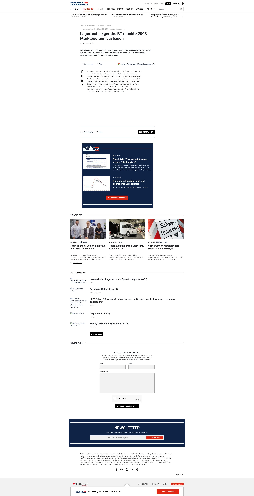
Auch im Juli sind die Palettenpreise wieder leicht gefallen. (130, 187)
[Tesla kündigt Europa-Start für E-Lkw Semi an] (127, 229)
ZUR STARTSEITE (146, 132)
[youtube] (121, 469)
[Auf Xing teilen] (82, 85)
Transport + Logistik (104, 26)
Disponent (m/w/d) (100, 313)
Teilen (101, 64)
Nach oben (178, 474)
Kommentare (88, 64)
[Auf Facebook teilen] (82, 71)
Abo (168, 3)
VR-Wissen (140, 9)
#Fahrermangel (83, 242)
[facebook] (116, 469)
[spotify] (137, 469)
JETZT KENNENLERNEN (117, 198)
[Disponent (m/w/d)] (77, 313)
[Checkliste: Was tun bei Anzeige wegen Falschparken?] (96, 161)
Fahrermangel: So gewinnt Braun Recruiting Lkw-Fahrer (87, 247)
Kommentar (103, 371)
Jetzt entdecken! (168, 492)
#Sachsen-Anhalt (161, 242)
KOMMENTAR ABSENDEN (127, 406)
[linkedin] (132, 469)
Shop (156, 3)
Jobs (161, 3)
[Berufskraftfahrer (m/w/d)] (78, 290)
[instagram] (127, 469)
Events (120, 9)
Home (82, 26)
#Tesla (120, 242)
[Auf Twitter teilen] (82, 76)
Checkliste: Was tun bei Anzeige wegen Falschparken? (130, 161)
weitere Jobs (96, 334)
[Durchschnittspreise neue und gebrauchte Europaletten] (96, 183)
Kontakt (155, 484)
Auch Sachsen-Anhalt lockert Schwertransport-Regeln (163, 247)
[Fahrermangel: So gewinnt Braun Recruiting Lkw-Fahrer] (88, 229)
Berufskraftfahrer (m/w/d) (104, 289)
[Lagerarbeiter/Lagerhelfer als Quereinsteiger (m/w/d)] (78, 280)
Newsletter (148, 3)
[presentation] (182, 17)
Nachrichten (88, 9)
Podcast (129, 9)
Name (130, 363)
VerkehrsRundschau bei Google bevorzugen (136, 64)
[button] (127, 485)
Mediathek (110, 9)
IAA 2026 (100, 9)
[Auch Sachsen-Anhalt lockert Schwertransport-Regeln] (166, 229)
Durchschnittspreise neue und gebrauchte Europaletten (129, 182)
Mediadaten (143, 484)
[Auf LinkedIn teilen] (82, 80)
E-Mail (102, 363)
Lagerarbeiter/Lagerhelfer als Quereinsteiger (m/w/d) (118, 279)
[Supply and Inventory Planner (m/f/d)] (78, 324)
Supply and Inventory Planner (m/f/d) (109, 323)
